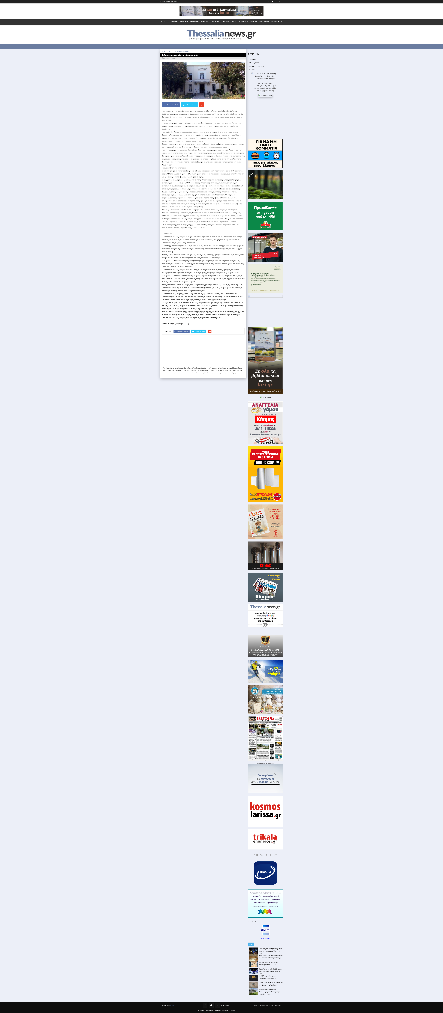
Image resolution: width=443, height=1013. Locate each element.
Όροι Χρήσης (254, 63)
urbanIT (172, 1005)
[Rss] (217, 1005)
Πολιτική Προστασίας (257, 66)
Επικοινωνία (225, 1005)
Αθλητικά (215, 22)
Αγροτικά (184, 22)
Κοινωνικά (205, 22)
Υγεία (234, 22)
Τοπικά (164, 22)
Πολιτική (253, 22)
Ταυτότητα (253, 59)
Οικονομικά (194, 22)
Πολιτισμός (225, 22)
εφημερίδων (271, 763)
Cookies (252, 70)
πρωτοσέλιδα (262, 763)
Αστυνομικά (173, 22)
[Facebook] (205, 1005)
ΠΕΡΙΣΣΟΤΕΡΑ (276, 22)
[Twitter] (211, 1005)
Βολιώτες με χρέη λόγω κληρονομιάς (180, 55)
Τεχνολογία (243, 22)
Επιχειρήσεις (264, 22)
